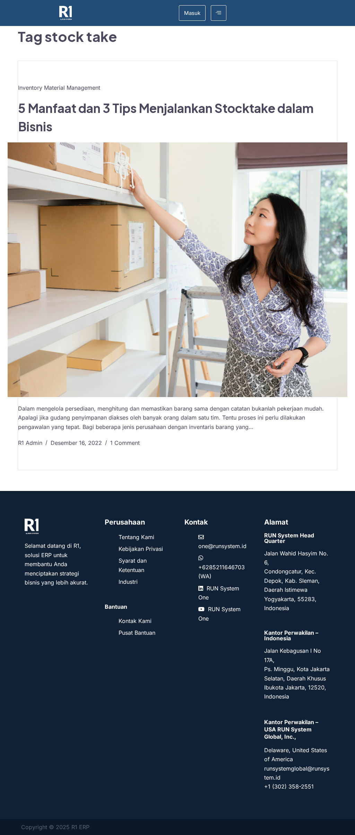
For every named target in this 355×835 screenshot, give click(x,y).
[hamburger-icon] (218, 12)
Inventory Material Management (59, 87)
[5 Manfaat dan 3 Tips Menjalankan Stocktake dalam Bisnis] (177, 269)
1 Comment (125, 442)
